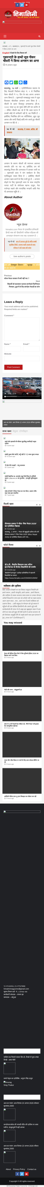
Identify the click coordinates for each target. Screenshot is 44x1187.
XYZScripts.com (33, 1186)
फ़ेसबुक (14, 265)
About (8, 1169)
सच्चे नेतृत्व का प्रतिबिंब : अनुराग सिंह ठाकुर (18, 1078)
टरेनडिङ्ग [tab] (23, 431)
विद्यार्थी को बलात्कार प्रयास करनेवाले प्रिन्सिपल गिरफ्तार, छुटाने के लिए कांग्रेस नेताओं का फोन (23, 284)
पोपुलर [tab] (15, 431)
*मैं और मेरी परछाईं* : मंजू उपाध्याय (15, 465)
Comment (9, 316)
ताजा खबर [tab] (6, 431)
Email (26, 344)
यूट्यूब (30, 265)
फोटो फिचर (8, 545)
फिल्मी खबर (8, 504)
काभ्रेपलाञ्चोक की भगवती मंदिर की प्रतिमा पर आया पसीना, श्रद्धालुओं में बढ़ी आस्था (21, 1125)
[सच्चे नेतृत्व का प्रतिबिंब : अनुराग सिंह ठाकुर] (9, 1087)
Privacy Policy (19, 1169)
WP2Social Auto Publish (13, 1186)
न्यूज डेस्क (22, 224)
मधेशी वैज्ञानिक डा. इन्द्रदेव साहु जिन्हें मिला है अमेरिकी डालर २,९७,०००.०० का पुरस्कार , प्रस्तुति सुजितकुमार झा (21, 478)
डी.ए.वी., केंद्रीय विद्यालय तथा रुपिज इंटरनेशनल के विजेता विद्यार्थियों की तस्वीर (20, 565)
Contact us (31, 1169)
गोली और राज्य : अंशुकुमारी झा (13, 690)
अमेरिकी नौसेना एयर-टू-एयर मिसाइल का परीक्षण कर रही (20, 796)
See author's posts (22, 256)
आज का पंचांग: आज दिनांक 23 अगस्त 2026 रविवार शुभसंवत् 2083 (21, 1147)
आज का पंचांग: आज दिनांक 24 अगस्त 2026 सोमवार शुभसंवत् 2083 (21, 1104)
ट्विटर (21, 265)
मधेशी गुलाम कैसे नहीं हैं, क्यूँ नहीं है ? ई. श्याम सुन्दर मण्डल (22, 454)
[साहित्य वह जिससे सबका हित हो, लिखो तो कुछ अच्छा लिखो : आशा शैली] (9, 1068)
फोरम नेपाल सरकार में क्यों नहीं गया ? (16, 277)
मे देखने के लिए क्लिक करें (14, 53)
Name (7, 344)
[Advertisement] (22, 1026)
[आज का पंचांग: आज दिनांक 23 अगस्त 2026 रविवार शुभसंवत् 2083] (9, 1157)
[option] (22, 413)
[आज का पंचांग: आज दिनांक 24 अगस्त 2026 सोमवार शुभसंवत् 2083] (9, 1114)
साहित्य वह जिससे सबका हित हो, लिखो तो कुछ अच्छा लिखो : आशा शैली (21, 1058)
